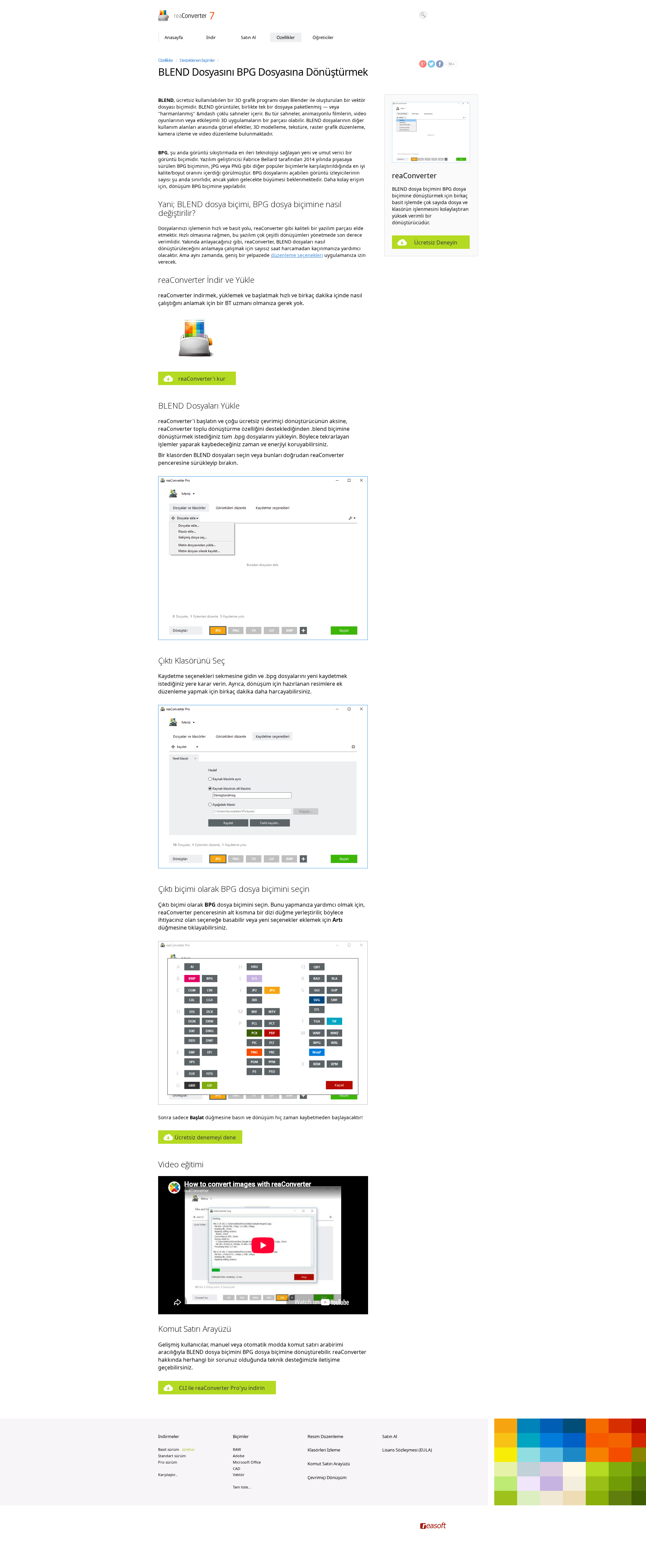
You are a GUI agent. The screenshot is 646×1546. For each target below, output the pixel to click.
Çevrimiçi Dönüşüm (327, 1477)
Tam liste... (242, 1487)
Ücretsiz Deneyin (435, 242)
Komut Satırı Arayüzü (329, 1464)
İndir (211, 37)
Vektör (239, 1474)
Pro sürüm (167, 1462)
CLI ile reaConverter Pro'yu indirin (222, 1388)
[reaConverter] (187, 16)
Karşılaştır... (168, 1474)
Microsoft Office (247, 1462)
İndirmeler (168, 1436)
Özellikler (286, 37)
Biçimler (241, 1436)
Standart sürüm (172, 1455)
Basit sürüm (176, 1449)
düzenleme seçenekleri (297, 255)
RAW (237, 1449)
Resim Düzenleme (325, 1436)
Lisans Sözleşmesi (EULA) (407, 1450)
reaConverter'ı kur (201, 378)
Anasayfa (174, 37)
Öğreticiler (323, 37)
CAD (236, 1468)
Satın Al (248, 37)
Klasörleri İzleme (324, 1450)
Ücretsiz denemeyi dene (205, 1137)
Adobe (238, 1455)
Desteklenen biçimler (197, 60)
